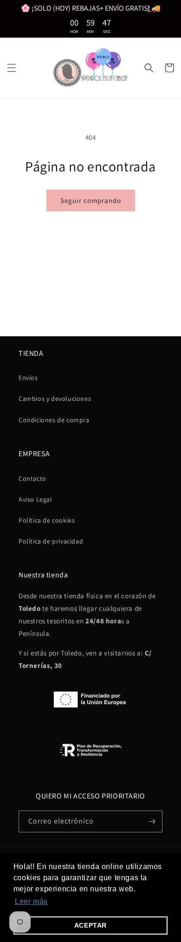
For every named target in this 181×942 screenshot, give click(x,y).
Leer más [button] (31, 901)
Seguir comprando (90, 200)
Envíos (28, 377)
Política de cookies (47, 520)
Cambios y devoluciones (55, 398)
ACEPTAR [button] (90, 925)
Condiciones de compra (54, 420)
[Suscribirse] (152, 821)
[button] (11, 68)
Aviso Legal (35, 499)
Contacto (32, 478)
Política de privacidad (51, 541)
